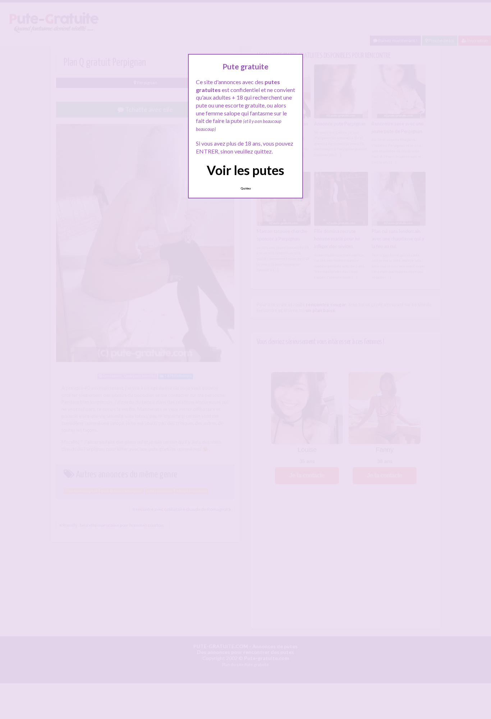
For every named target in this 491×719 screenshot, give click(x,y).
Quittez (245, 188)
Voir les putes (245, 170)
